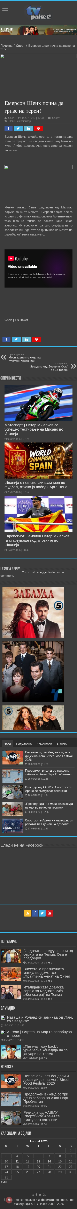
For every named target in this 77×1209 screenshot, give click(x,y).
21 (49, 1166)
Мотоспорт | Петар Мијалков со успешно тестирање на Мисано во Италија (34, 429)
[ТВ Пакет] (38, 12)
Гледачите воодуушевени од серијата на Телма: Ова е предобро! (48, 954)
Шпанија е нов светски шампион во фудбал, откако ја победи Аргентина (36, 485)
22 (60, 1166)
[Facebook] (35, 913)
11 (17, 1161)
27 (38, 1172)
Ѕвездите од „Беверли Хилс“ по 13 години (49, 366)
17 (6, 1166)
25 (17, 1172)
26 (27, 1172)
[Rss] (27, 913)
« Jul (4, 1182)
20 (38, 1166)
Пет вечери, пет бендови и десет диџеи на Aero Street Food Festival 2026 (48, 756)
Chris (11, 117)
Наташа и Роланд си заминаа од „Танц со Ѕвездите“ (40, 1019)
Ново (7, 744)
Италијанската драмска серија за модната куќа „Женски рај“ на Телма (43, 991)
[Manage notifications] (9, 1200)
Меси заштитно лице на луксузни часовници (25, 357)
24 (6, 1172)
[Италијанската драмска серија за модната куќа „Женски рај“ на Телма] (11, 992)
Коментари (44, 744)
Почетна (6, 45)
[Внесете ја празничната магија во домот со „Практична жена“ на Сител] (11, 974)
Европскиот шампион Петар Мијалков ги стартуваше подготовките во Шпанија (37, 540)
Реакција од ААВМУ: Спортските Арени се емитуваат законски (48, 789)
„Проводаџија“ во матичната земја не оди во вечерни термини (49, 805)
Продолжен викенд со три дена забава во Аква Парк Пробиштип (48, 772)
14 (49, 1161)
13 (38, 1161)
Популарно (24, 744)
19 (27, 1166)
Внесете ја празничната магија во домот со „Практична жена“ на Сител (46, 972)
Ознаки (62, 744)
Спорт (20, 45)
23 (70, 1166)
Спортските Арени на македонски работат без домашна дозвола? (48, 822)
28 (49, 1172)
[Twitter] (42, 913)
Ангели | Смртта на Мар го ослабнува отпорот (39, 1034)
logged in (46, 572)
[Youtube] (49, 913)
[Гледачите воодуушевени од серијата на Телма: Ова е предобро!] (11, 956)
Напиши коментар (20, 121)
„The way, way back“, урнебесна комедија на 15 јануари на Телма (45, 1050)
